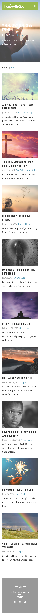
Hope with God (20, 587)
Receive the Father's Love (17, 323)
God (20, 112)
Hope (23, 35)
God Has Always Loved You (17, 378)
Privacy (20, 597)
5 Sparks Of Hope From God (17, 489)
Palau (26, 592)
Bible (25, 112)
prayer (21, 224)
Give (20, 595)
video (17, 35)
